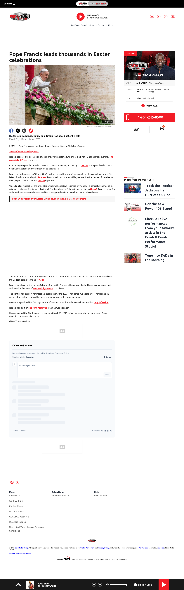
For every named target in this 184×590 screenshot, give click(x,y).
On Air (92, 25)
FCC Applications (17, 522)
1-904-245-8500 (150, 117)
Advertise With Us (60, 495)
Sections (8, 4)
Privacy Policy (103, 548)
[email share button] (24, 130)
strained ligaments (43, 288)
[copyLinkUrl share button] (31, 130)
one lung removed (37, 308)
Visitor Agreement (87, 548)
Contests (101, 25)
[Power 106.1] (92, 3)
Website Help (100, 495)
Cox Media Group (21, 548)
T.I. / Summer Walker (97, 18)
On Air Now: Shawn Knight (149, 75)
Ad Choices (143, 548)
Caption (107, 122)
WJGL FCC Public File (19, 516)
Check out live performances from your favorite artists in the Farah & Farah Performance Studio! (160, 232)
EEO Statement (16, 511)
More (110, 25)
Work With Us (16, 501)
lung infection (101, 302)
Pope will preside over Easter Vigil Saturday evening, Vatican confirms (49, 199)
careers (161, 548)
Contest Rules (16, 506)
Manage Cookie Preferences (20, 553)
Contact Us (14, 495)
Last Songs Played (78, 25)
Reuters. (42, 177)
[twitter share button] (18, 130)
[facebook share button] (11, 130)
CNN (41, 280)
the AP (84, 165)
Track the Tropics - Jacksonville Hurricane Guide (159, 190)
